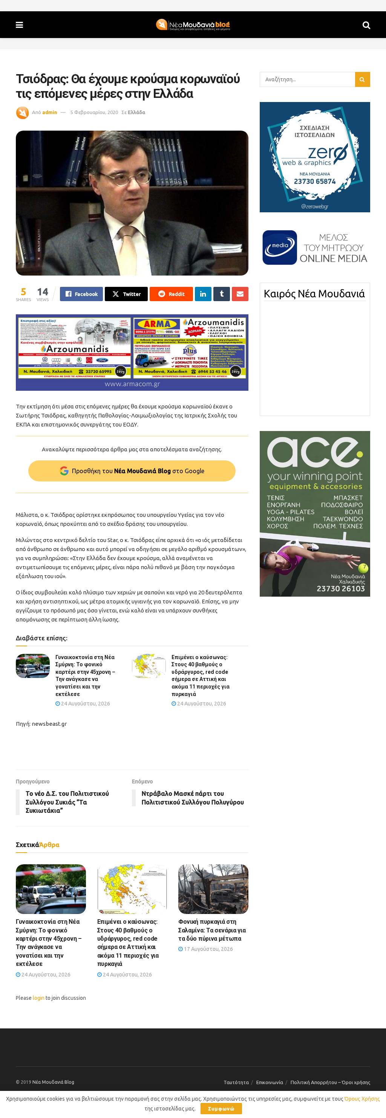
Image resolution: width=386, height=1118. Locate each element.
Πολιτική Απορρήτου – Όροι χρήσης (330, 1082)
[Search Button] (366, 24)
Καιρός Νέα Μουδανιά (314, 293)
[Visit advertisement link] (132, 352)
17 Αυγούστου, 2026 (208, 949)
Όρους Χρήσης (362, 1099)
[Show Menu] (19, 24)
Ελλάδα (136, 112)
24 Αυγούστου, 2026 (85, 704)
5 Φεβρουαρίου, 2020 (94, 112)
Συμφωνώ (221, 1108)
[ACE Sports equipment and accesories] (315, 513)
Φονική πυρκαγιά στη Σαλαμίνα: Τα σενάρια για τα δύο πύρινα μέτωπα (211, 930)
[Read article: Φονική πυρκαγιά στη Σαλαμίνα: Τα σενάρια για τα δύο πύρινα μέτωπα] (213, 889)
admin (49, 112)
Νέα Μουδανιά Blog (53, 1082)
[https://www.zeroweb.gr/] (315, 157)
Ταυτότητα (236, 1082)
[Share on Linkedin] (203, 294)
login (38, 998)
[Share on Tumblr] (221, 294)
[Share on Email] (240, 294)
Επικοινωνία (269, 1082)
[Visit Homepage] (193, 24)
